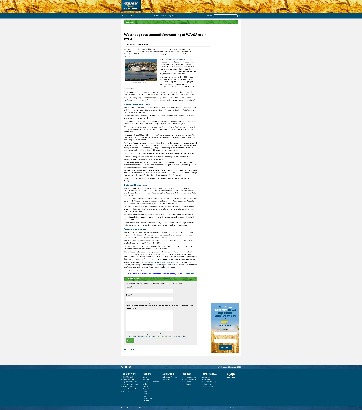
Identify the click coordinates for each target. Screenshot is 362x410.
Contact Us (206, 379)
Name (129, 287)
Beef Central (128, 377)
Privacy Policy (207, 384)
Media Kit (166, 379)
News (145, 377)
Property (146, 389)
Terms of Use (207, 386)
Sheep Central (128, 379)
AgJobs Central (129, 386)
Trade (145, 394)
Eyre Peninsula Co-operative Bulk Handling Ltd (160, 262)
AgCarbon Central (130, 382)
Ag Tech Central (129, 389)
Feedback (186, 384)
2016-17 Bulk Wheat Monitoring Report (179, 59)
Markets (146, 379)
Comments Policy (161, 336)
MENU (131, 16)
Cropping (146, 386)
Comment (131, 309)
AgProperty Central (130, 384)
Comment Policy (209, 382)
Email (129, 295)
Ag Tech (146, 401)
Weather (146, 391)
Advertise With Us (170, 377)
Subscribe (225, 347)
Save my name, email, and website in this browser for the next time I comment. (160, 305)
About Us (126, 391)
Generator (237, 408)
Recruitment (148, 398)
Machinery (147, 396)
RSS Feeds (186, 382)
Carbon (146, 384)
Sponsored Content (151, 382)
